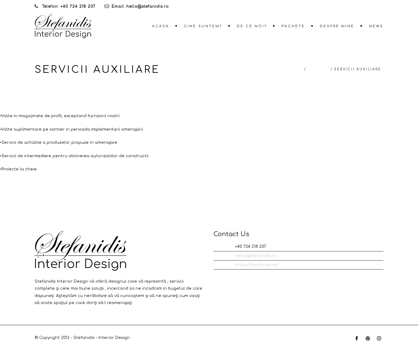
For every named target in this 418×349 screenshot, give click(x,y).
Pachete (293, 26)
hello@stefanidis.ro (255, 256)
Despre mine (337, 26)
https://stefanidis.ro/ (256, 265)
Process (318, 69)
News (376, 26)
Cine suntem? (203, 26)
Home (296, 69)
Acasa (160, 26)
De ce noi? (252, 26)
